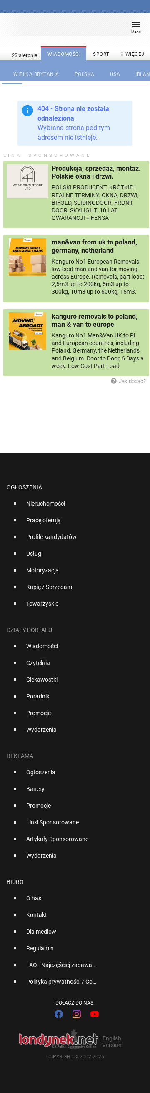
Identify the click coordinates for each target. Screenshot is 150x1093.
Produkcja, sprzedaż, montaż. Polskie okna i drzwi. (96, 172)
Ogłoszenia (24, 487)
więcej (132, 54)
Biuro (15, 882)
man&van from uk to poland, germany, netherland (94, 246)
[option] (72, 507)
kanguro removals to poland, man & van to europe (95, 320)
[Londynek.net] (71, 28)
